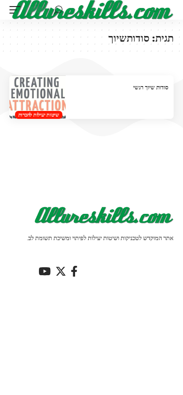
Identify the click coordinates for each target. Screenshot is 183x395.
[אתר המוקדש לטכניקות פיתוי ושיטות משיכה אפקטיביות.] (93, 10)
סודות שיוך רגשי (150, 87)
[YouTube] (44, 271)
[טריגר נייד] (17, 10)
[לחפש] (58, 10)
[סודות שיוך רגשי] (37, 97)
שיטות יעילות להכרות (38, 114)
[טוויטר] (61, 271)
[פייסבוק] (74, 271)
